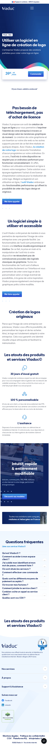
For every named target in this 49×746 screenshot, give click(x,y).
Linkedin (8, 705)
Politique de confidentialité (32, 736)
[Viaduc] (8, 8)
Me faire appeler (12, 201)
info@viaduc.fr (35, 738)
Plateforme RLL (20, 738)
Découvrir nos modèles (14, 496)
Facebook (8, 700)
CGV (9, 738)
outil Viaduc (28, 182)
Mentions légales (10, 736)
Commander (35, 74)
